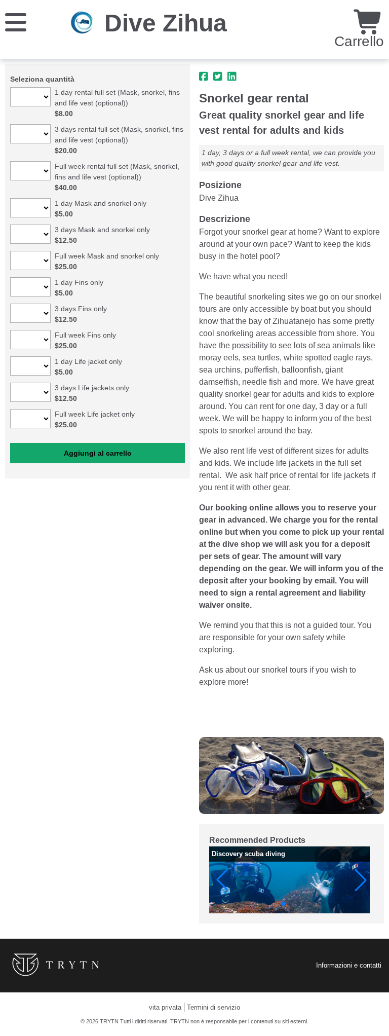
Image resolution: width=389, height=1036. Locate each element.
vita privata (165, 1007)
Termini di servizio (213, 1007)
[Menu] (15, 21)
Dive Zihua (165, 23)
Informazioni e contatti (348, 965)
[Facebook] (203, 76)
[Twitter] (217, 76)
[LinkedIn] (232, 76)
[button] (222, 880)
